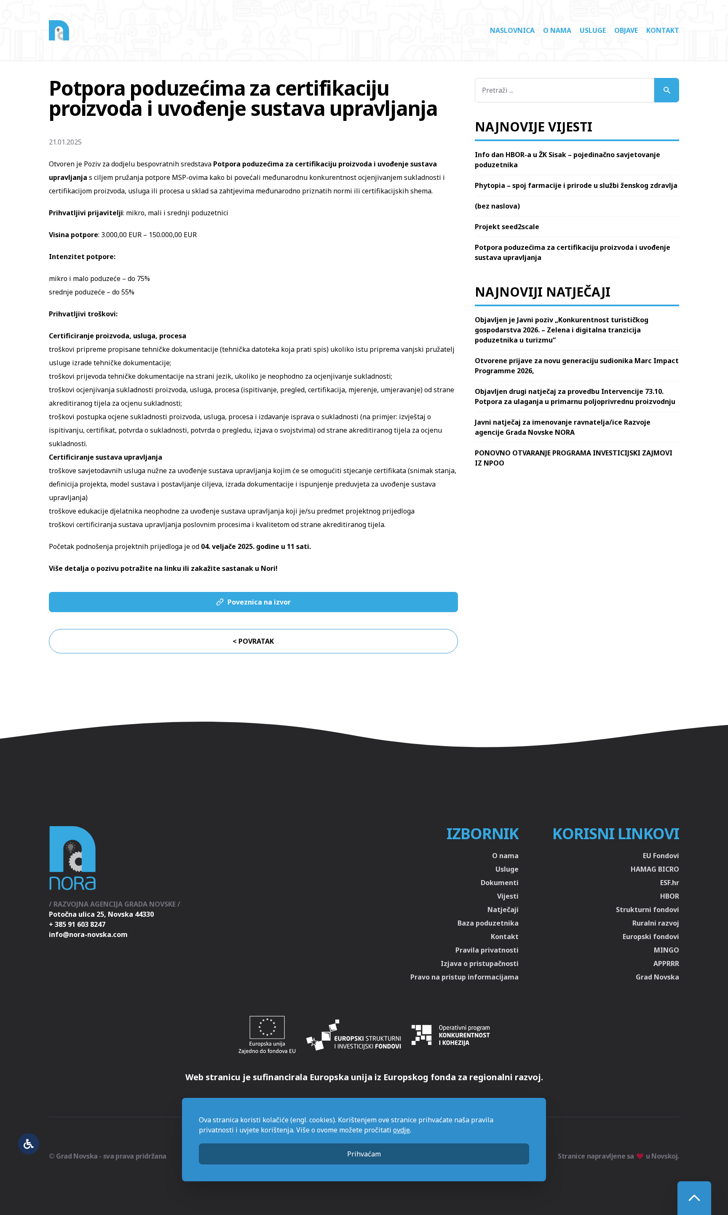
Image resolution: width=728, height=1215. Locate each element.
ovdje (401, 1130)
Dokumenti (500, 882)
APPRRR (666, 963)
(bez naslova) (497, 206)
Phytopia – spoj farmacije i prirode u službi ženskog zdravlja (576, 185)
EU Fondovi (661, 855)
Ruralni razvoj (655, 923)
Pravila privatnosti (487, 950)
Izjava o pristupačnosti (480, 963)
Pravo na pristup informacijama (464, 977)
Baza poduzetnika (488, 923)
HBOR (669, 896)
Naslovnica (512, 30)
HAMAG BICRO (655, 869)
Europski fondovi (651, 936)
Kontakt (662, 30)
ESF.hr (669, 882)
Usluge (593, 30)
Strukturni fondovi (647, 909)
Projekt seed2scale (507, 226)
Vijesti (508, 896)
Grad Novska (657, 977)
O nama (557, 30)
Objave (626, 30)
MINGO (666, 950)
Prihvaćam (364, 1154)
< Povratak (253, 641)
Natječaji (503, 909)
